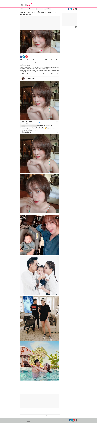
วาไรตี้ (32, 8)
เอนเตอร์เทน (40, 8)
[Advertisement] (40, 23)
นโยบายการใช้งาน (74, 421)
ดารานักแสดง (26, 389)
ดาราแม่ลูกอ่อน (31, 389)
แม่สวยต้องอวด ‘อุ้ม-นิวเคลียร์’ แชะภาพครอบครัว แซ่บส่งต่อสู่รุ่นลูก (32, 385)
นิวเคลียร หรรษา (43, 389)
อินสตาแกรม (24, 8)
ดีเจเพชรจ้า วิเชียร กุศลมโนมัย (37, 389)
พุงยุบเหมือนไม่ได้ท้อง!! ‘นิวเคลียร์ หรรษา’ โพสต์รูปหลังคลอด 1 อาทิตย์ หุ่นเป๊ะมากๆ (35, 387)
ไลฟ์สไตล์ (48, 8)
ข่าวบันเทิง (22, 389)
